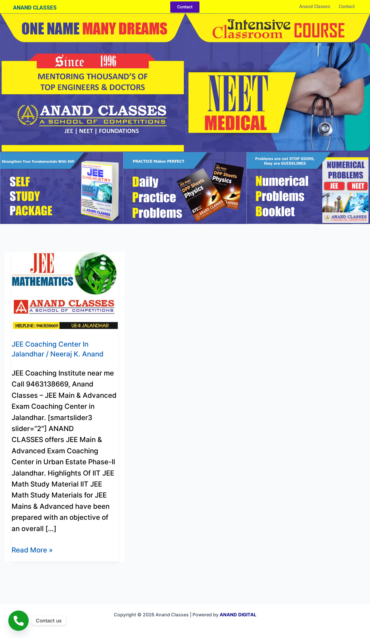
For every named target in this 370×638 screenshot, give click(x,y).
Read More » (32, 549)
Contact (347, 6)
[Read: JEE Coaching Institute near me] (65, 290)
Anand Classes (314, 6)
